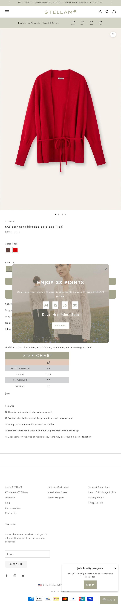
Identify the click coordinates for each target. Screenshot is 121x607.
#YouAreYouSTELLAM (16, 492)
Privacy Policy (96, 497)
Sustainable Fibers (57, 492)
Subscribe (16, 564)
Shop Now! (61, 325)
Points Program (55, 497)
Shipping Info (95, 502)
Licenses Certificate (58, 487)
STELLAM (10, 221)
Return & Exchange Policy (102, 492)
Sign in (90, 584)
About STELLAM (13, 487)
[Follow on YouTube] (23, 575)
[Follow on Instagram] (14, 575)
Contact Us (11, 513)
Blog (7, 502)
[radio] (8, 250)
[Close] (115, 568)
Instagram (10, 497)
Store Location (13, 507)
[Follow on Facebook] (6, 575)
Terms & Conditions (99, 487)
